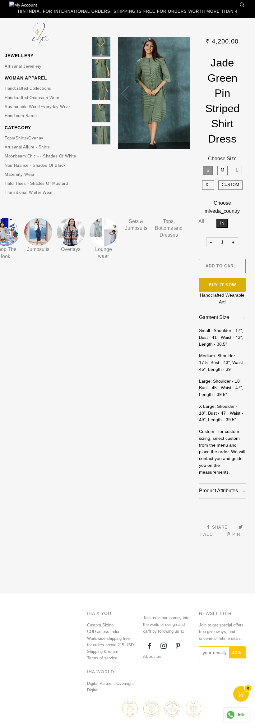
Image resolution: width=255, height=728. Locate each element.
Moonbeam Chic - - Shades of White (40, 156)
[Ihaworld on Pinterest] (178, 646)
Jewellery (19, 55)
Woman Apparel (26, 77)
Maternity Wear (19, 174)
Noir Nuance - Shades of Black (35, 165)
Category (18, 127)
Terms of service (102, 658)
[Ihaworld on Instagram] (163, 646)
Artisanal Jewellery (23, 66)
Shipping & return (102, 651)
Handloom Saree (21, 115)
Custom (230, 184)
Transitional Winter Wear (29, 192)
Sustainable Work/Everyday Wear (37, 106)
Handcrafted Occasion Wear (32, 97)
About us (152, 656)
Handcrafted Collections (28, 88)
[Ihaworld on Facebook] (149, 646)
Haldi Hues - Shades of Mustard (36, 183)
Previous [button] (128, 93)
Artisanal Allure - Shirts (27, 147)
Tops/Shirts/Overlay (24, 138)
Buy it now (222, 285)
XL (208, 184)
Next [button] (178, 93)
